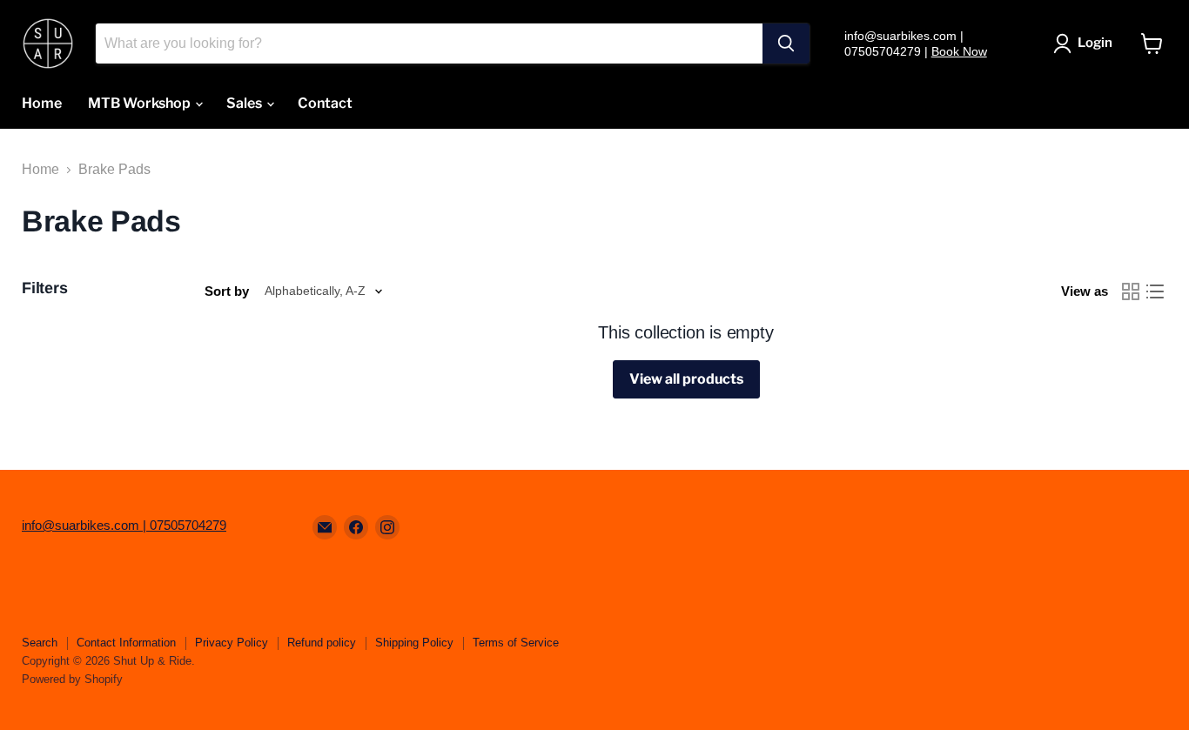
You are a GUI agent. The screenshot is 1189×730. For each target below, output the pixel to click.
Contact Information (126, 642)
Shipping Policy (414, 642)
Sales (245, 103)
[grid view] (1130, 291)
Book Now (959, 51)
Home (42, 103)
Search (39, 642)
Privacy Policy (231, 642)
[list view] (1155, 291)
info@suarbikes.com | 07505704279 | (904, 43)
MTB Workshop (140, 103)
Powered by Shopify (72, 679)
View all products (686, 379)
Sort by (227, 291)
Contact (325, 103)
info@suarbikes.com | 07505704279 (124, 525)
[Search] (785, 43)
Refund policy (321, 642)
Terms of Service (516, 642)
